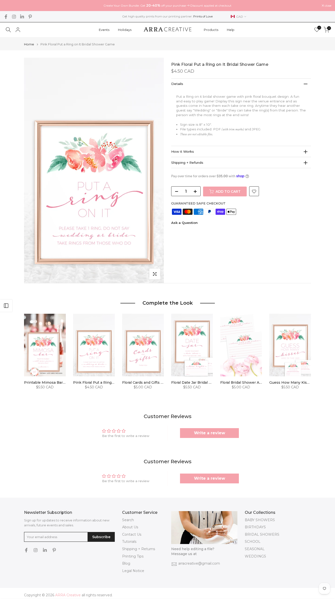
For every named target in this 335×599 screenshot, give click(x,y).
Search (128, 520)
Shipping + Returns (138, 549)
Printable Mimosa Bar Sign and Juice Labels (63, 382)
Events (104, 30)
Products (211, 30)
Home (29, 44)
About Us (130, 527)
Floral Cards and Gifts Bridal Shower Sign (158, 382)
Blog (126, 563)
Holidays (124, 30)
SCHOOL (252, 541)
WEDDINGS (255, 556)
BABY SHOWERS (260, 520)
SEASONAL (255, 549)
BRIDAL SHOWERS (262, 534)
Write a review (209, 433)
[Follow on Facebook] (6, 17)
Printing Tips (132, 556)
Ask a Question (184, 223)
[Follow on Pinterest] (30, 17)
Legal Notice (133, 571)
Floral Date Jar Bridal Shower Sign (201, 382)
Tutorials (129, 541)
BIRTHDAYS (255, 527)
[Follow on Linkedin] (22, 17)
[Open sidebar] (6, 306)
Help (230, 30)
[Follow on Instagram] (14, 17)
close (9, 5)
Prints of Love (203, 16)
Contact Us (131, 534)
